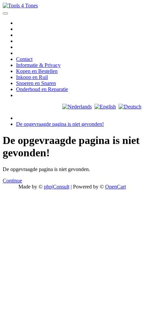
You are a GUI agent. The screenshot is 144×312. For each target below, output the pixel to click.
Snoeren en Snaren (36, 83)
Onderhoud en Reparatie (42, 89)
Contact (24, 59)
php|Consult (56, 186)
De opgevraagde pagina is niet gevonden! (60, 124)
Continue (12, 180)
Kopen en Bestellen (37, 71)
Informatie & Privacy (38, 65)
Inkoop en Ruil (32, 77)
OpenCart (115, 186)
